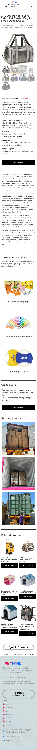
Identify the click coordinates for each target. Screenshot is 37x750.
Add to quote (18, 162)
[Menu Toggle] (31, 6)
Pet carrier (17, 25)
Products (9, 25)
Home (3, 25)
